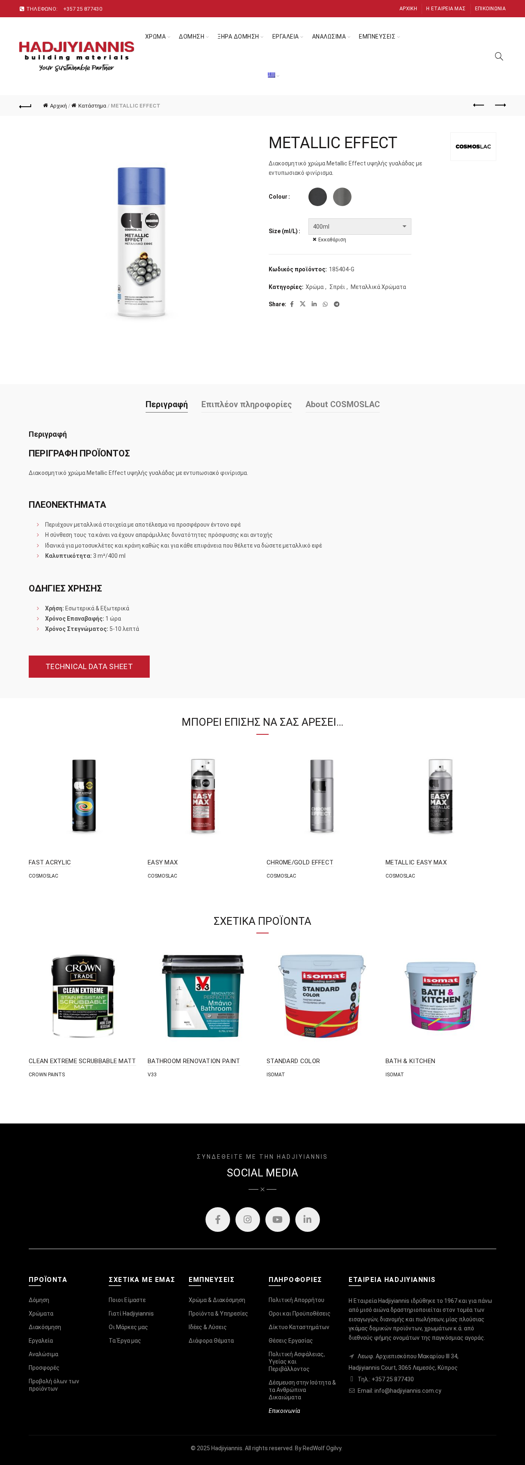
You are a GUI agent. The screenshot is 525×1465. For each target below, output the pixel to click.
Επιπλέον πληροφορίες (246, 404)
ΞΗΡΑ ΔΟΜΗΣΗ (238, 36)
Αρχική (408, 8)
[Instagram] (247, 1219)
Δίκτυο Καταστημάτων (299, 1327)
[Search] (499, 56)
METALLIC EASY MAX (416, 862)
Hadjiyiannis (226, 1448)
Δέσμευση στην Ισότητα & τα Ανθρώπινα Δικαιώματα (302, 1390)
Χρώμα (315, 287)
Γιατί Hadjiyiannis (131, 1313)
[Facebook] (217, 1219)
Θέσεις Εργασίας (291, 1340)
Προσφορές (44, 1367)
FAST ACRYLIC (50, 862)
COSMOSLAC (43, 876)
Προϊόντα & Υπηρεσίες (218, 1313)
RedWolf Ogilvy (322, 1448)
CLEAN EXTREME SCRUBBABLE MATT (82, 1061)
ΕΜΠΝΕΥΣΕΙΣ (377, 36)
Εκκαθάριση (332, 240)
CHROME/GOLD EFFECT (300, 862)
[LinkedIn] (307, 1219)
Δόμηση (39, 1300)
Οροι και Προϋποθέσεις (300, 1313)
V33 (152, 1075)
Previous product (479, 105)
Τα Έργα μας (125, 1340)
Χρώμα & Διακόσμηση (217, 1300)
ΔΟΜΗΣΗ (191, 36)
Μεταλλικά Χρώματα (378, 287)
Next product (499, 105)
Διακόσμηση (45, 1327)
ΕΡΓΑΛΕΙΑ (285, 36)
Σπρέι (337, 287)
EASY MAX (163, 862)
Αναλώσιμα (43, 1354)
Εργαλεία (41, 1340)
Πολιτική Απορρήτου (296, 1300)
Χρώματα (41, 1313)
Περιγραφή (167, 404)
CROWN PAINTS (47, 1075)
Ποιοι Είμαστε (127, 1300)
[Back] (25, 105)
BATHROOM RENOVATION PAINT (194, 1061)
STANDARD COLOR (293, 1061)
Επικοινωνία (490, 8)
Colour (278, 196)
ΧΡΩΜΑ (155, 36)
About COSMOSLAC (343, 404)
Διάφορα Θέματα (211, 1340)
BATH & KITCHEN (410, 1061)
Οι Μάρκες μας (128, 1327)
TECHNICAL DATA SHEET (89, 666)
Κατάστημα (92, 106)
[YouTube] (277, 1219)
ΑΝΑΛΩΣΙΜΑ (329, 36)
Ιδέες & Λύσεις (208, 1327)
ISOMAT (276, 1075)
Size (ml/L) (283, 231)
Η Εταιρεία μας (446, 8)
